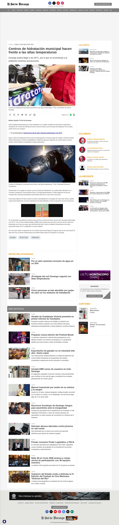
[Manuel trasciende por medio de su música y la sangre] (19, 392)
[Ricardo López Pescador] (82, 167)
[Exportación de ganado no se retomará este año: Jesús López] (19, 355)
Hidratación (35, 237)
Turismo (92, 10)
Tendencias (73, 10)
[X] (54, 3)
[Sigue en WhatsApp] (70, 114)
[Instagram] (62, 3)
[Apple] (67, 511)
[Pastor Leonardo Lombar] (82, 158)
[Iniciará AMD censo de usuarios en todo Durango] (19, 374)
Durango (12, 237)
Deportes (99, 10)
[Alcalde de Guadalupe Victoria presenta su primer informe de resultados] (19, 321)
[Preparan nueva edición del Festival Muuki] (19, 338)
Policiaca (20, 10)
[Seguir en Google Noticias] (73, 114)
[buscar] (111, 10)
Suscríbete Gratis (94, 296)
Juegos (106, 10)
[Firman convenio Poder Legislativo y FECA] (19, 446)
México (26, 10)
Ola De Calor (24, 237)
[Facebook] (49, 3)
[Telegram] (22, 114)
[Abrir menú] (8, 10)
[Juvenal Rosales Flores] (82, 149)
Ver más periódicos (103, 4)
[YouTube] (58, 3)
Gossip (59, 10)
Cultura (65, 10)
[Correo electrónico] (26, 114)
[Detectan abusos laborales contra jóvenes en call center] (19, 430)
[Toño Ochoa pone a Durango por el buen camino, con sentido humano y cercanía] (83, 200)
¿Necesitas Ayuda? (59, 507)
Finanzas (38, 10)
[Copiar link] (30, 114)
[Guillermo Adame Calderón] (82, 140)
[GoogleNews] (63, 511)
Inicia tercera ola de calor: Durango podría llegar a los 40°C (42, 133)
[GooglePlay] (72, 511)
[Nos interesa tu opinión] (59, 496)
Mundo (32, 10)
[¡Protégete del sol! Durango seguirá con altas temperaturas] (19, 279)
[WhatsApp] (18, 114)
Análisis (45, 10)
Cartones (52, 10)
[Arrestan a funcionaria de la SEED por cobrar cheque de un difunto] (83, 192)
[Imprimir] (34, 114)
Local (13, 10)
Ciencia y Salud (83, 10)
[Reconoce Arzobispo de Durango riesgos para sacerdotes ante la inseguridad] (19, 411)
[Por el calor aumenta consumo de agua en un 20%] (19, 264)
